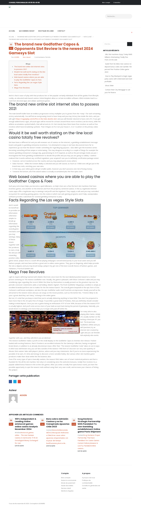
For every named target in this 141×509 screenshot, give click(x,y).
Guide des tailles (67, 486)
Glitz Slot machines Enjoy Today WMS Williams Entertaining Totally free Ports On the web (118, 57)
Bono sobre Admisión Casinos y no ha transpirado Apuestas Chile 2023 (57, 422)
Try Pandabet (86, 446)
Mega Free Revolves (22, 88)
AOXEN (16, 57)
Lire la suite (19, 446)
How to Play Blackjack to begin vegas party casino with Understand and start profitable (118, 78)
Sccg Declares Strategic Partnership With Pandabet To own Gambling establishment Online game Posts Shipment (89, 425)
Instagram (130, 503)
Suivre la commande (68, 480)
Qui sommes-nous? (26, 31)
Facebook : (126, 503)
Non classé (27, 57)
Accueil (12, 31)
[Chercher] (128, 16)
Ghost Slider (109, 85)
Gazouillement (15, 381)
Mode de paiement (68, 483)
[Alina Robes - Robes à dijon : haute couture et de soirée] (28, 16)
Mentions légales (67, 491)
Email (19, 381)
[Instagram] (130, 2)
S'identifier (116, 2)
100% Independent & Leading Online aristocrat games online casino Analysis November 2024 (26, 424)
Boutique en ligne (46, 31)
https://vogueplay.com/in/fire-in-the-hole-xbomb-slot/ (36, 119)
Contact (61, 31)
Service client (66, 488)
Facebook (10, 381)
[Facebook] (126, 2)
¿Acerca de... (61, 443)
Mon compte (106, 2)
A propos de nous (88, 478)
